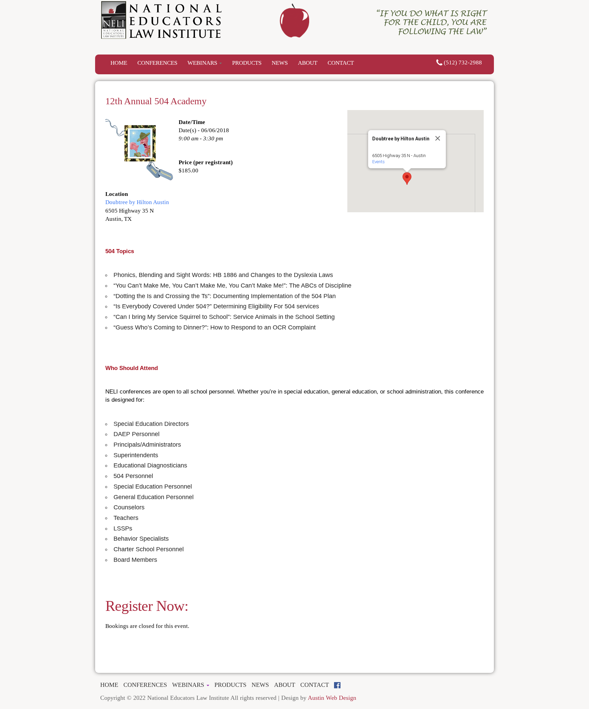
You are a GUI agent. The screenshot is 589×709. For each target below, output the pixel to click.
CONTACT (341, 63)
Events (378, 161)
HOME (118, 63)
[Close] (437, 138)
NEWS (280, 63)
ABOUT (307, 63)
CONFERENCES (157, 63)
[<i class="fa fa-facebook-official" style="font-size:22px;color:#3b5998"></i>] (340, 685)
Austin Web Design (332, 697)
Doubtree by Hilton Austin (137, 202)
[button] (407, 178)
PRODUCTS (246, 63)
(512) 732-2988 (462, 62)
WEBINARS (202, 63)
